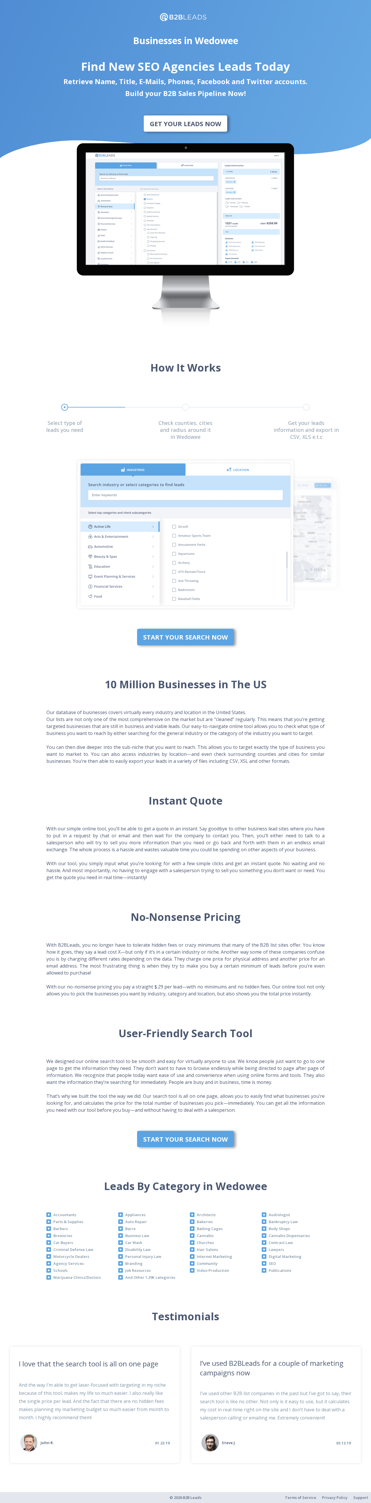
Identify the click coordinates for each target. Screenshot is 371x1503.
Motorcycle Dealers (71, 1256)
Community (207, 1263)
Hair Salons (207, 1249)
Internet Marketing (214, 1256)
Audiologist (279, 1215)
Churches (205, 1243)
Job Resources (138, 1270)
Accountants (64, 1215)
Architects (206, 1215)
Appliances (135, 1215)
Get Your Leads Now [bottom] (185, 123)
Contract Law (281, 1243)
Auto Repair (136, 1222)
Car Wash (133, 1243)
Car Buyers (63, 1243)
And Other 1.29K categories (150, 1277)
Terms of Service (300, 1497)
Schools (60, 1270)
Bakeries (205, 1222)
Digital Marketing (285, 1256)
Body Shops (279, 1229)
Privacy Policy (335, 1497)
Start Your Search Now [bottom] (185, 637)
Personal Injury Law (143, 1256)
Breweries (62, 1236)
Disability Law (138, 1249)
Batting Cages (210, 1229)
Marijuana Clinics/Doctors (77, 1277)
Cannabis (205, 1236)
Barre (130, 1229)
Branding (134, 1263)
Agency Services (68, 1263)
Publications (280, 1270)
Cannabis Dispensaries (289, 1236)
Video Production (213, 1270)
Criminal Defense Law (73, 1249)
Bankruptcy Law (283, 1222)
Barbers (60, 1229)
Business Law (137, 1236)
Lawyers (276, 1249)
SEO (272, 1263)
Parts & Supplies (68, 1222)
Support (360, 1497)
